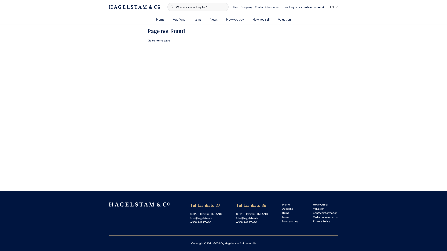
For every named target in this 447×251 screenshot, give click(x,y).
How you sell (261, 19)
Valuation (284, 19)
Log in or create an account (306, 7)
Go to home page (159, 40)
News (214, 19)
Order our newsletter (325, 217)
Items (197, 19)
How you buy (235, 19)
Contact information (267, 7)
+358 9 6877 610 (200, 222)
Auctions (179, 19)
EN (334, 7)
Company (246, 7)
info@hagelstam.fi (201, 218)
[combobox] (198, 7)
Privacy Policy (321, 221)
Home (160, 19)
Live (235, 7)
